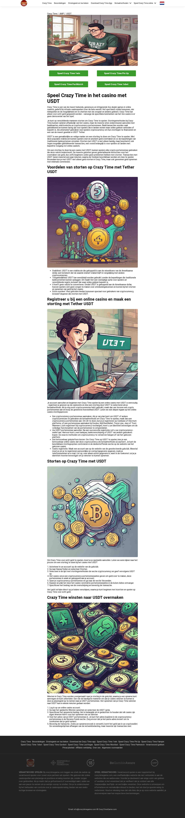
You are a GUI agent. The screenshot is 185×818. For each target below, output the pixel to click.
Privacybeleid (68, 747)
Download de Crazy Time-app (83, 741)
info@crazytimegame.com (85, 809)
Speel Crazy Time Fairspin (152, 741)
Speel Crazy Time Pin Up (116, 73)
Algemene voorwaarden (112, 747)
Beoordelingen (60, 3)
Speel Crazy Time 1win (68, 73)
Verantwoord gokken (155, 744)
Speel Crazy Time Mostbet (106, 744)
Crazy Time (47, 3)
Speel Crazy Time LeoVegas (80, 744)
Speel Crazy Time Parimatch (132, 744)
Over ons (97, 747)
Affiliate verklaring (83, 747)
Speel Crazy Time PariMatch (68, 84)
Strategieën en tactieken (78, 3)
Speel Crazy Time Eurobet (55, 744)
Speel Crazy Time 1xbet (116, 84)
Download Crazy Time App (101, 3)
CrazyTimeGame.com (108, 809)
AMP (62, 13)
